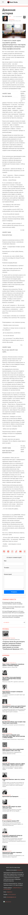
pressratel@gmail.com (11, 897)
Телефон (6, 567)
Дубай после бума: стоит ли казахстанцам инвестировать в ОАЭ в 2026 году (13, 749)
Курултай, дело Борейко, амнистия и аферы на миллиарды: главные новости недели (13, 764)
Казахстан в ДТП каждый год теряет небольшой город (11, 807)
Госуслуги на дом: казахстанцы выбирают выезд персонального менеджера (12, 616)
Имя (5, 560)
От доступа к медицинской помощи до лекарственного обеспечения (12, 836)
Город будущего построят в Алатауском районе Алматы (12, 692)
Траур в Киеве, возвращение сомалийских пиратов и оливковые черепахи (13, 664)
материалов (19, 870)
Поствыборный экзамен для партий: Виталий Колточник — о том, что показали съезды (14, 706)
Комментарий (8, 574)
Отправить (14, 592)
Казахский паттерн (7, 235)
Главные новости (9, 599)
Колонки (5, 655)
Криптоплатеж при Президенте (10, 796)
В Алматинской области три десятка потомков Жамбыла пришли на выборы (12, 603)
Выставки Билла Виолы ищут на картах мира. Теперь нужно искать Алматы (14, 722)
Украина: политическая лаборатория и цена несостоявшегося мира (13, 607)
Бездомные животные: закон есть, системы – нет (13, 780)
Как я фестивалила (7, 96)
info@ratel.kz (9, 892)
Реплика (5, 629)
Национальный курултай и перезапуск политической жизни (12, 853)
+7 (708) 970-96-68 (16, 887)
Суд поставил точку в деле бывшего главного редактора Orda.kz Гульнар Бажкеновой (11, 679)
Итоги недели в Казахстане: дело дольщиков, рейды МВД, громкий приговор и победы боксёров (13, 736)
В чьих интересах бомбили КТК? (10, 821)
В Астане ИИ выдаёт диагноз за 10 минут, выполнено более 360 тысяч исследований (13, 612)
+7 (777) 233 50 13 (12, 894)
